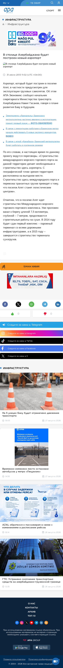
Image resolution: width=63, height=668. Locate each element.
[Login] (59, 3)
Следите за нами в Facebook (22, 348)
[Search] (52, 3)
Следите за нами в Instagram (21, 333)
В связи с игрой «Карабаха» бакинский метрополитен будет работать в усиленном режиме (33, 143)
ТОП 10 (31, 615)
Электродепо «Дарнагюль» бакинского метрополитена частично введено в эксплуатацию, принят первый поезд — (31, 119)
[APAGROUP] (31, 640)
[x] (26, 623)
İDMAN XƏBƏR (31, 266)
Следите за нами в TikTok (20, 341)
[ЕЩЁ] (58, 11)
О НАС (31, 603)
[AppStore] (41, 648)
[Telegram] (36, 623)
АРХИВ (31, 611)
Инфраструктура (18, 24)
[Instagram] (22, 623)
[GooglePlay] (21, 648)
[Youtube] (31, 623)
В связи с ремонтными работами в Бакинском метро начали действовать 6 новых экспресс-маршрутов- (32, 132)
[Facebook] (17, 623)
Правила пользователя (14, 659)
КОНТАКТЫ (31, 607)
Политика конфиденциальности (44, 659)
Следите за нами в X (18, 356)
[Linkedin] (41, 623)
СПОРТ (50, 10)
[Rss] (46, 623)
